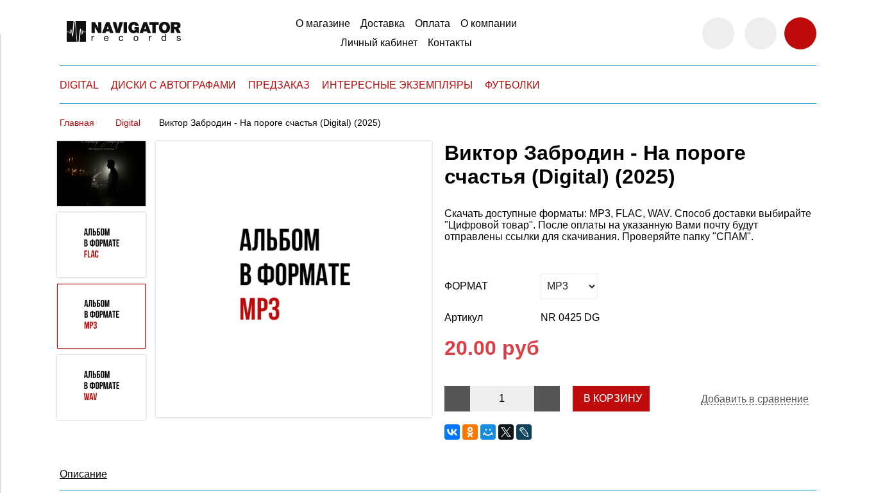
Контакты (450, 42)
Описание (83, 474)
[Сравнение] (761, 33)
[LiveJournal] (524, 432)
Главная (77, 122)
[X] (506, 432)
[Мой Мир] (488, 432)
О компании (488, 23)
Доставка (382, 23)
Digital (127, 122)
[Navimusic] (124, 47)
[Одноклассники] (470, 432)
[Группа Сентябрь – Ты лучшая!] (294, 280)
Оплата (432, 23)
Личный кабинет (379, 42)
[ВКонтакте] (452, 432)
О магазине (323, 23)
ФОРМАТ (466, 286)
